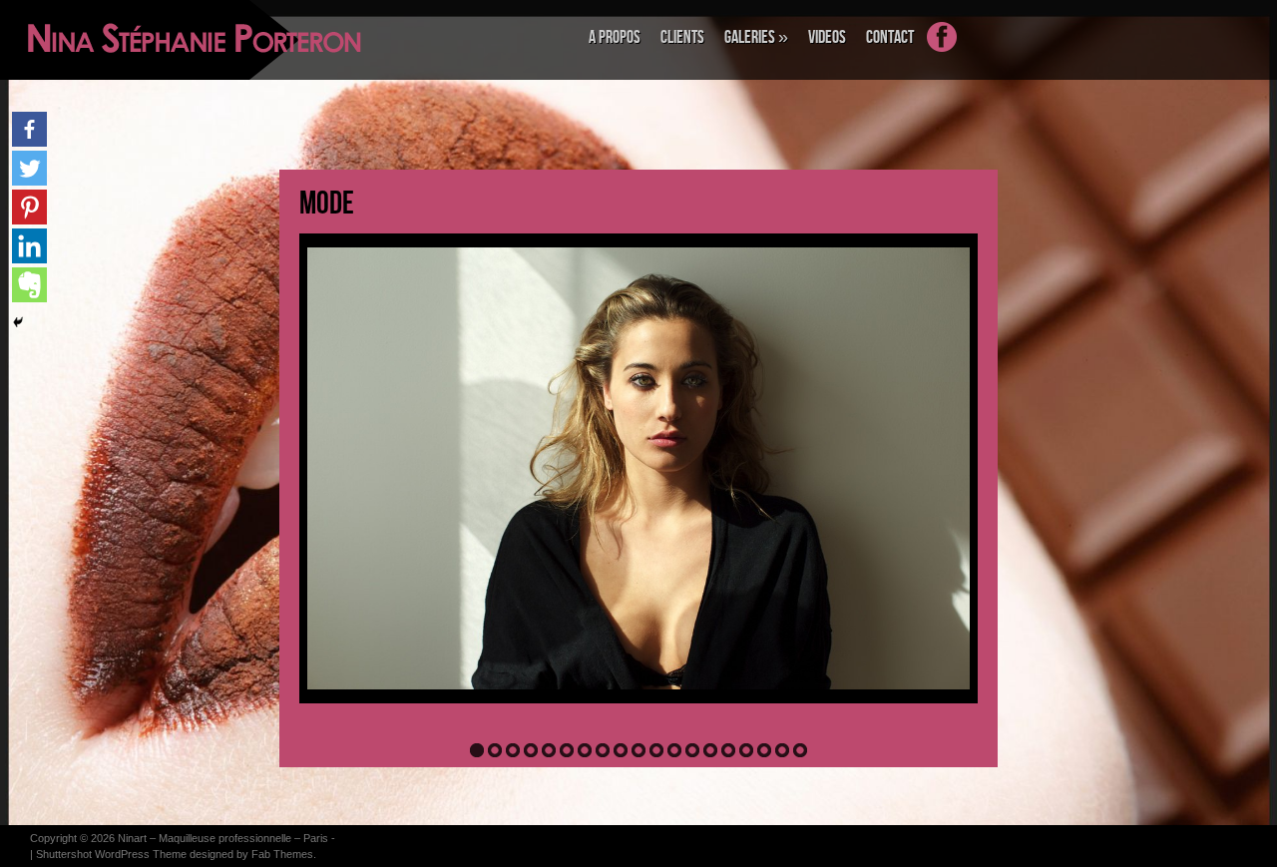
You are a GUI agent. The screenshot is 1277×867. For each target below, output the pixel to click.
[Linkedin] (29, 245)
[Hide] (18, 322)
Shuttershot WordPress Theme (111, 854)
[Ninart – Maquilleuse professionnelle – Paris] (124, 40)
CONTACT (890, 37)
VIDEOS (827, 37)
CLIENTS (682, 37)
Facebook (952, 49)
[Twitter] (29, 168)
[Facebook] (29, 129)
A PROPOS (614, 37)
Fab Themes (282, 854)
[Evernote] (29, 284)
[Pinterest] (29, 207)
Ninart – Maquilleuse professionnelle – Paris (223, 838)
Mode (326, 204)
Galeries (756, 37)
